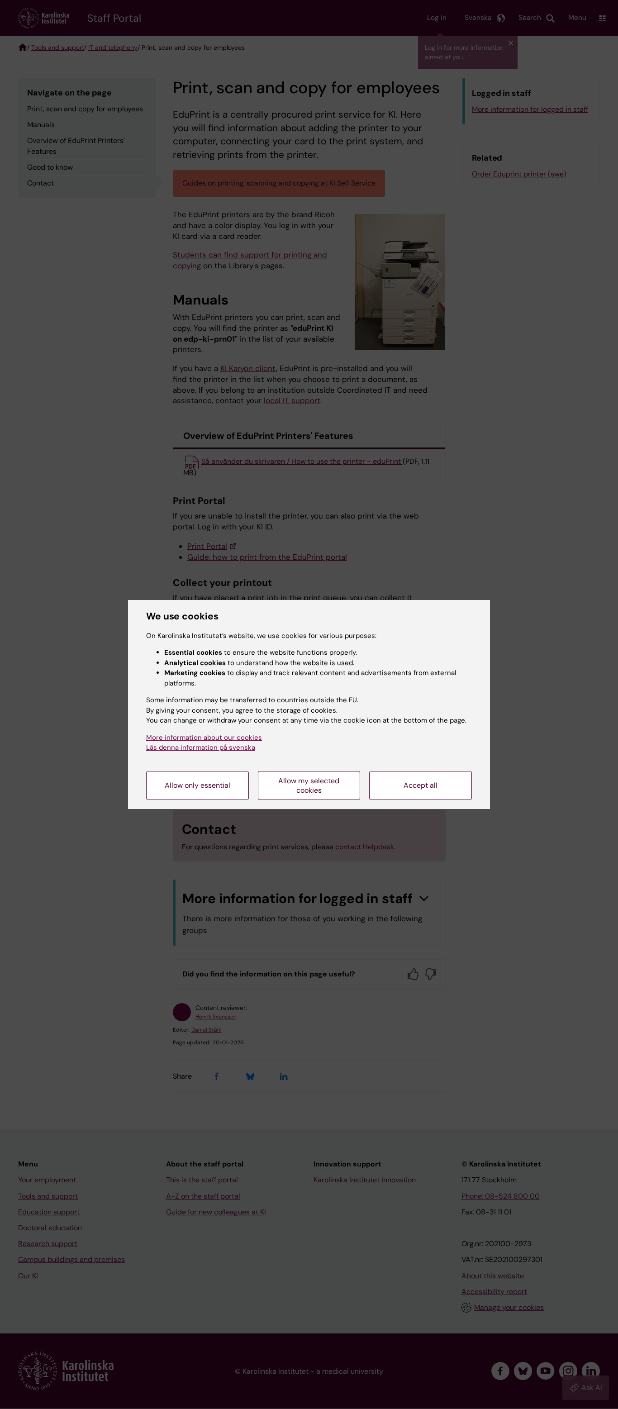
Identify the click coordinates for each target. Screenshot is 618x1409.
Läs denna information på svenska (200, 747)
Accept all (420, 785)
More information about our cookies (204, 737)
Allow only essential (197, 785)
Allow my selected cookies (308, 785)
